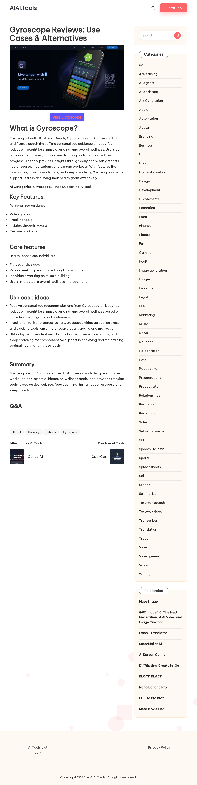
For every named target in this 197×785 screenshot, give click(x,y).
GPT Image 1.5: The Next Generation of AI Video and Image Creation (160, 617)
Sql (141, 476)
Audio (143, 110)
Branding (146, 136)
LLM (142, 306)
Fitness (51, 432)
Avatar (144, 127)
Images (145, 279)
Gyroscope (70, 432)
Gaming (145, 252)
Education (147, 208)
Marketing (147, 315)
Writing (145, 574)
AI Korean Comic (152, 654)
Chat (143, 154)
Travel (144, 538)
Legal (143, 297)
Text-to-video (150, 511)
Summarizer (148, 494)
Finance (145, 226)
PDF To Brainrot (151, 698)
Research (146, 404)
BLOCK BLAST (150, 676)
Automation (148, 118)
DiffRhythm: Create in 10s (159, 665)
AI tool (17, 432)
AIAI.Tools (23, 8)
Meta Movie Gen (152, 709)
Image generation (153, 270)
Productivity (148, 386)
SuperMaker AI (150, 644)
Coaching (34, 432)
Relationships (149, 395)
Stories (144, 485)
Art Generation (151, 101)
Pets (142, 360)
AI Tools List (37, 747)
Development (149, 190)
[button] (173, 7)
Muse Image (148, 601)
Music (143, 324)
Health (144, 261)
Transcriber (148, 520)
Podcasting (148, 368)
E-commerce (149, 199)
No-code (146, 342)
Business (146, 145)
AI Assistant (148, 92)
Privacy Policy (159, 747)
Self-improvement (153, 431)
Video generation (152, 556)
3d (141, 65)
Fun (142, 243)
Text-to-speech (152, 503)
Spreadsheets (150, 467)
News (143, 333)
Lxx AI (38, 753)
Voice (143, 565)
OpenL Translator (153, 633)
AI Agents (147, 83)
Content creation (152, 172)
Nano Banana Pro (153, 687)
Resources (147, 413)
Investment (148, 288)
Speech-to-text (151, 449)
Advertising (148, 74)
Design (144, 181)
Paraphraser (149, 351)
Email (143, 217)
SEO (142, 440)
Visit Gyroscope (67, 116)
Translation (148, 529)
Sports (144, 458)
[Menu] (143, 8)
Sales (143, 422)
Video (143, 547)
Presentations (150, 378)
